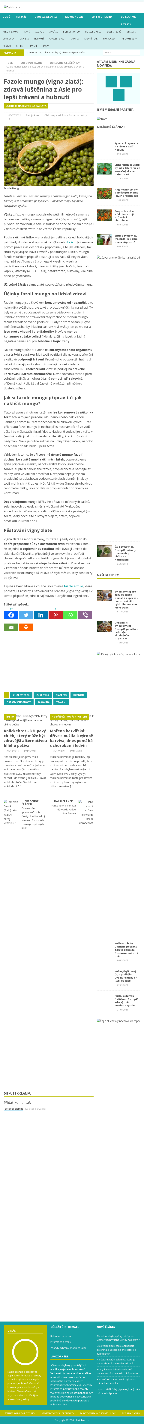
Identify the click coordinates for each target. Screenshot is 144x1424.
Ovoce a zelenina (46, 16)
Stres (19, 45)
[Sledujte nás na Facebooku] (111, 81)
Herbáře (21, 16)
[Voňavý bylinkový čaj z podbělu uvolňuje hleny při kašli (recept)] (104, 979)
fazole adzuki (73, 586)
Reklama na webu (60, 1336)
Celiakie (131, 31)
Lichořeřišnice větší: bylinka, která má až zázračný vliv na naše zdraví (127, 169)
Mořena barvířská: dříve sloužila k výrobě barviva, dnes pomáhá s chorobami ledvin (71, 738)
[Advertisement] (32, 661)
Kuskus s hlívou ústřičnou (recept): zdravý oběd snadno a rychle (127, 1000)
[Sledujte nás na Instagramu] (126, 81)
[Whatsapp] (70, 613)
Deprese (24, 38)
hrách (71, 242)
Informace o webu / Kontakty (57, 1413)
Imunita (74, 38)
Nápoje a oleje (74, 16)
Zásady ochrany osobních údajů (68, 1348)
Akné (27, 31)
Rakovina (44, 702)
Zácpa (46, 45)
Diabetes (61, 695)
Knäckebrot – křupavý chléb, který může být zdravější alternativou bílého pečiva (25, 738)
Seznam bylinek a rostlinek (20, 1413)
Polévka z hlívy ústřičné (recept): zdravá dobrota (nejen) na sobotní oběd (126, 950)
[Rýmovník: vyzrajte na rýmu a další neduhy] (104, 151)
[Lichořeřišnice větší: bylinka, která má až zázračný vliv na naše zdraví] (104, 172)
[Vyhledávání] (121, 52)
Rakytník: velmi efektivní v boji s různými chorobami (124, 215)
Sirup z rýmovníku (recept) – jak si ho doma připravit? (126, 239)
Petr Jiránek (32, 115)
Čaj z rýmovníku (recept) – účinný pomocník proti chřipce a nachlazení (125, 553)
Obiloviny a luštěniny (56, 115)
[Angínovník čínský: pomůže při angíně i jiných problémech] (104, 197)
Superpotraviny (102, 16)
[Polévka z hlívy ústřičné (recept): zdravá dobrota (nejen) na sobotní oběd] (104, 951)
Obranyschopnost (19, 702)
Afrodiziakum (11, 31)
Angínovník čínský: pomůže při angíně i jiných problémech (127, 193)
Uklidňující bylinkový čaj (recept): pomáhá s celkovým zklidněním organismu (126, 630)
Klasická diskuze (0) (35, 1108)
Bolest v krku (93, 31)
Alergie (39, 31)
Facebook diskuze (13, 1108)
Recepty (126, 24)
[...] (19, 786)
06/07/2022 (14, 115)
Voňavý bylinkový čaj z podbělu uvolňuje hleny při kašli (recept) (126, 976)
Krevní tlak (91, 38)
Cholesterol (56, 38)
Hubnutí (39, 38)
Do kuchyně (128, 16)
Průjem (7, 45)
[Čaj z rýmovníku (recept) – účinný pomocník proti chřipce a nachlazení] (104, 554)
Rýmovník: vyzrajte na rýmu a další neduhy (126, 146)
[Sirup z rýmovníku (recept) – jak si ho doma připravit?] (104, 243)
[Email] (11, 625)
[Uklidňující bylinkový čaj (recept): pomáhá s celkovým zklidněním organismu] (104, 630)
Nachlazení (109, 38)
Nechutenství (129, 38)
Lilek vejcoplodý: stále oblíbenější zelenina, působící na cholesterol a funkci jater (116, 1349)
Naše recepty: (108, 575)
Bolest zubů (114, 31)
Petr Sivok (30, 751)
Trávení (32, 45)
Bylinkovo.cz (82, 1420)
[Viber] (85, 613)
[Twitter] (26, 613)
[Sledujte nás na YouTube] (118, 95)
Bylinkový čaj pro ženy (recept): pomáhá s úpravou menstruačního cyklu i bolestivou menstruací (126, 599)
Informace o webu (60, 1342)
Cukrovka (8, 38)
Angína (54, 31)
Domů (6, 16)
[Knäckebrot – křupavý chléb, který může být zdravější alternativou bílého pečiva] (26, 724)
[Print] (26, 625)
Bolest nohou (71, 31)
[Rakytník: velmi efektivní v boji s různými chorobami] (104, 218)
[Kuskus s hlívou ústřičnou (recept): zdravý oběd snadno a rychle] (104, 1003)
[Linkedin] (41, 613)
